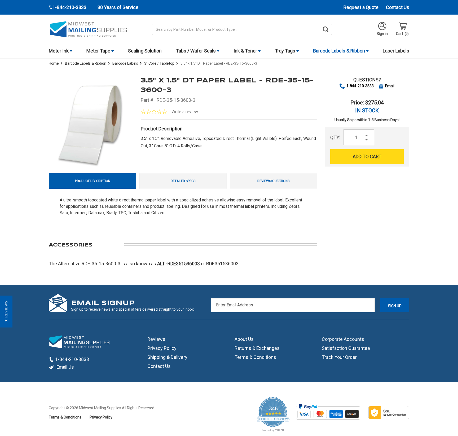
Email (389, 86)
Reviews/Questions (273, 181)
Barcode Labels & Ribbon (339, 51)
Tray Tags (285, 51)
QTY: (335, 137)
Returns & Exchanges (257, 348)
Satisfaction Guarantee (346, 348)
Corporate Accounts (343, 339)
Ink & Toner (246, 51)
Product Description (92, 181)
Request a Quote (361, 7)
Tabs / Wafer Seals (196, 51)
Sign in (382, 34)
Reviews (156, 339)
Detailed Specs (183, 181)
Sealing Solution (145, 51)
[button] (6, 311)
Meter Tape (98, 51)
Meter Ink (59, 51)
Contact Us (397, 7)
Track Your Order (339, 357)
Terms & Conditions (255, 357)
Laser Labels (396, 51)
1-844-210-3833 (360, 86)
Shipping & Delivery (167, 357)
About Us (244, 339)
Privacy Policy (162, 348)
